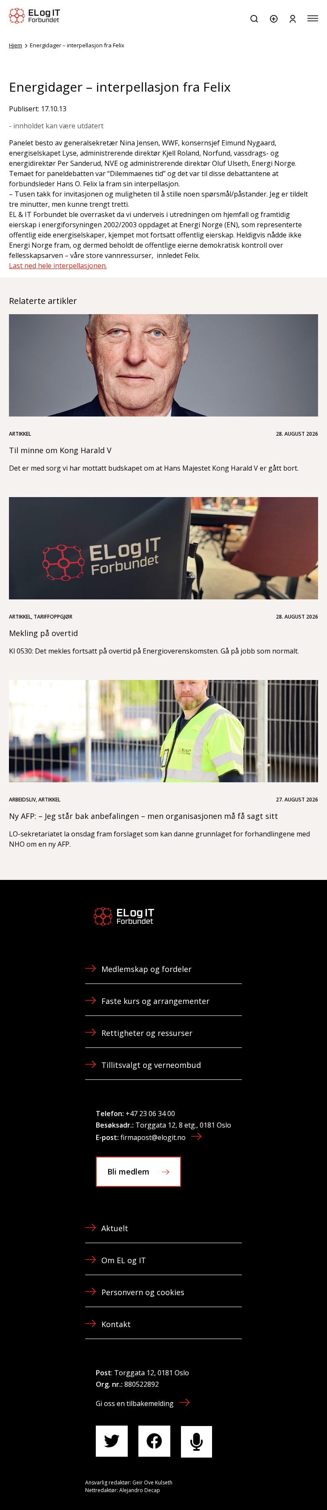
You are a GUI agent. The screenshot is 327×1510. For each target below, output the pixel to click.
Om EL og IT (123, 1260)
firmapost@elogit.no (153, 1137)
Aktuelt (114, 1228)
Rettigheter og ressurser (146, 1033)
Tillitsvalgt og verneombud (151, 1065)
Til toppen (275, 1484)
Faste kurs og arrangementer (155, 1001)
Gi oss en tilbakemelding (135, 1403)
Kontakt (116, 1324)
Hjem (15, 45)
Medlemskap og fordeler (146, 969)
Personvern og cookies (142, 1292)
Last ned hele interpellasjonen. (58, 265)
